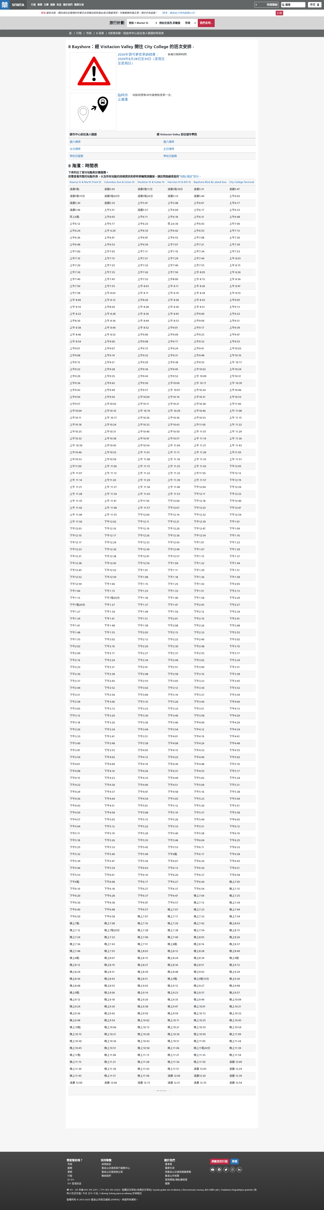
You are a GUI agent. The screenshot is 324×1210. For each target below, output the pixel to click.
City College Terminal (241, 182)
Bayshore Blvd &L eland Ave (210, 182)
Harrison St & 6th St (179, 182)
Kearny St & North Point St (85, 182)
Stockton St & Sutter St (151, 182)
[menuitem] (33, 5)
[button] (314, 4)
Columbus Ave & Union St (119, 182)
